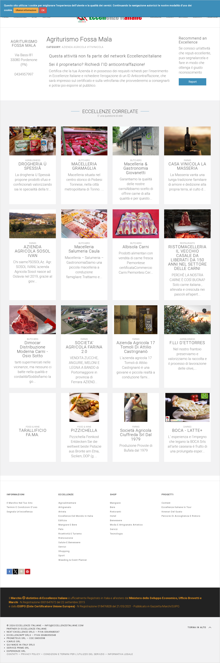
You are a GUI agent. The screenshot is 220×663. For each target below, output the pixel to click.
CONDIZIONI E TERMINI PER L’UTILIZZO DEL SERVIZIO (73, 654)
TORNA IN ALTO (197, 627)
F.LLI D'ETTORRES (187, 343)
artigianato (64, 507)
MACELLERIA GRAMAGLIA (84, 166)
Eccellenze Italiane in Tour (176, 507)
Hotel (113, 516)
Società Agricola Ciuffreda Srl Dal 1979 (136, 434)
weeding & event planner (72, 560)
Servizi (114, 529)
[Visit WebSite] (25, 79)
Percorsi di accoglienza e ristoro (181, 516)
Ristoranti (115, 511)
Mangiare (115, 503)
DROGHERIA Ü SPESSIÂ (33, 166)
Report (193, 81)
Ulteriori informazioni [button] (26, 10)
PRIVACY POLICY (30, 654)
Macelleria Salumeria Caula (84, 249)
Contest (166, 503)
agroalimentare (67, 503)
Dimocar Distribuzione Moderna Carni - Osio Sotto (32, 349)
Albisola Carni (136, 247)
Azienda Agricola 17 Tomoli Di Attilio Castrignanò (136, 347)
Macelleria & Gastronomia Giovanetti (135, 168)
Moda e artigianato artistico (126, 524)
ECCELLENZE (66, 494)
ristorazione (65, 538)
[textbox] (136, 448)
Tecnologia (116, 533)
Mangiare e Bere (67, 524)
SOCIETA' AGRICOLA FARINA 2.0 (84, 347)
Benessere (116, 520)
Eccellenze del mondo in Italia (75, 516)
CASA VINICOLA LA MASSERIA (187, 166)
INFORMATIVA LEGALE (120, 654)
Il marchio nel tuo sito (20, 503)
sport (61, 555)
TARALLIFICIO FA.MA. (33, 432)
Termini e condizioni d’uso (22, 507)
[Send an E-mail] (22, 79)
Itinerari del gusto (172, 511)
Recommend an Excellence (193, 40)
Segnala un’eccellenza (20, 511)
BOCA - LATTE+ (187, 430)
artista (62, 511)
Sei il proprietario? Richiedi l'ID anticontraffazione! (97, 64)
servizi (62, 546)
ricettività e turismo (70, 533)
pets (60, 529)
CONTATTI (12, 654)
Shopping (64, 551)
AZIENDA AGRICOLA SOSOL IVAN (32, 251)
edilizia (62, 520)
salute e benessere (69, 542)
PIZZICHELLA (84, 430)
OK (43, 10)
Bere (112, 507)
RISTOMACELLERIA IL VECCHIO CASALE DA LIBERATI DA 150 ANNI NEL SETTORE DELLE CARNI (187, 258)
